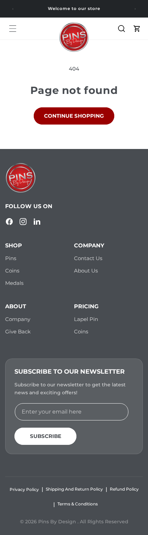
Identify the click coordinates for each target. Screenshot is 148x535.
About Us (86, 270)
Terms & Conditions (77, 503)
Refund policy (124, 489)
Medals (14, 283)
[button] (12, 28)
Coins (12, 270)
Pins (10, 258)
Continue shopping (74, 116)
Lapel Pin (86, 319)
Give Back (18, 331)
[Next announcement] (135, 9)
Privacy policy (24, 489)
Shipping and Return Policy (74, 489)
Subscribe (45, 436)
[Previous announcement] (12, 9)
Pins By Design (57, 521)
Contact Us (88, 258)
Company (17, 319)
